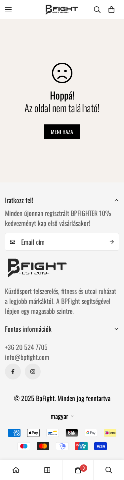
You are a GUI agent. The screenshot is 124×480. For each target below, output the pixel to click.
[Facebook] (13, 371)
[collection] (47, 470)
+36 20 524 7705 (26, 347)
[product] (16, 470)
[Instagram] (33, 371)
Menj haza (62, 132)
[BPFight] (62, 9)
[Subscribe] (111, 242)
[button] (111, 9)
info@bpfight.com (27, 357)
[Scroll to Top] (112, 444)
